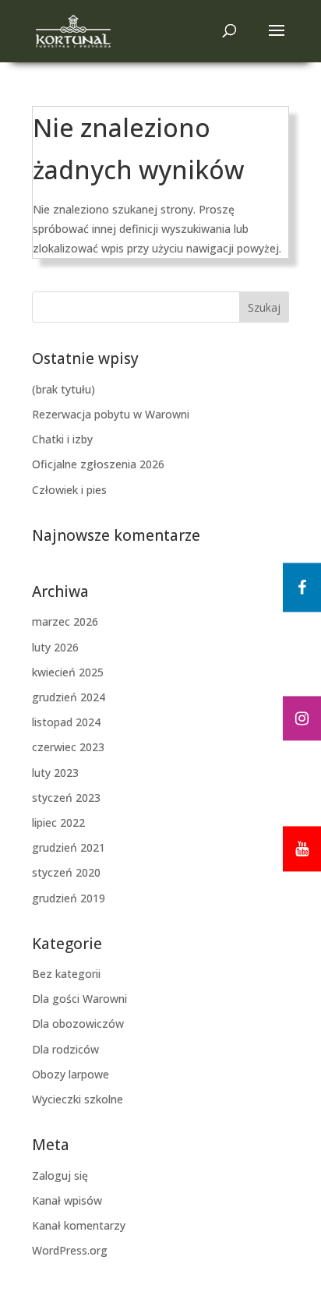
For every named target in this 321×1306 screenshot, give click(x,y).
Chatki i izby (62, 439)
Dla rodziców (65, 1049)
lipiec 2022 (58, 822)
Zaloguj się (60, 1175)
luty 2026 (55, 647)
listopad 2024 (66, 722)
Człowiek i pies (69, 489)
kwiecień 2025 (68, 672)
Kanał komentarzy (78, 1225)
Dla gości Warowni (79, 998)
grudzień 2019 (68, 898)
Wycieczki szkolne (77, 1099)
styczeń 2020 (66, 872)
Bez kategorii (66, 973)
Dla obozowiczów (78, 1023)
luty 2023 (55, 772)
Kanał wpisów (67, 1200)
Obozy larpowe (70, 1074)
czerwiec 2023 (68, 746)
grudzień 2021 (68, 847)
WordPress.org (70, 1250)
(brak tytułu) (63, 389)
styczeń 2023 (66, 797)
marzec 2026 (65, 621)
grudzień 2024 (68, 697)
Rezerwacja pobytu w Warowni (110, 414)
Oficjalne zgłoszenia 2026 (98, 464)
